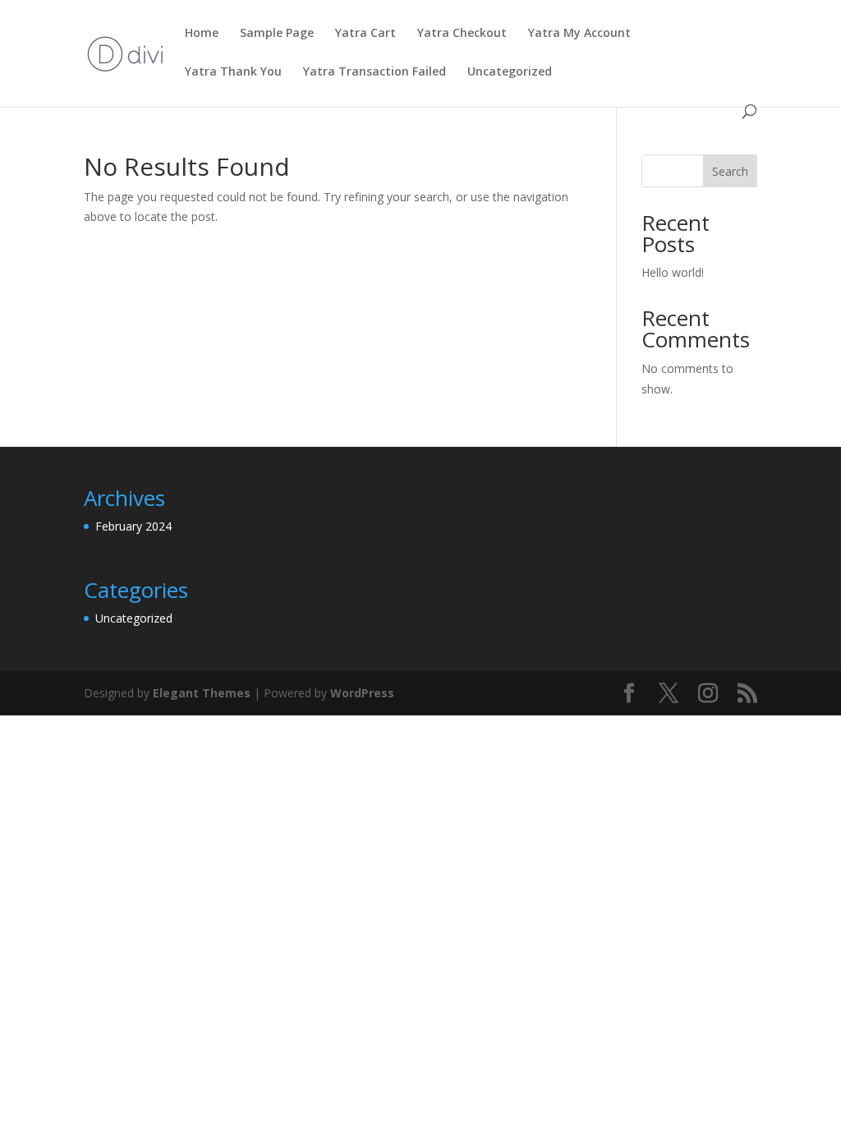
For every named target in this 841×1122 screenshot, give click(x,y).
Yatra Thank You (233, 72)
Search (730, 171)
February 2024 (133, 526)
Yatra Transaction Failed (374, 72)
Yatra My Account (579, 33)
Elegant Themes (201, 693)
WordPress (362, 693)
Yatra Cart (365, 33)
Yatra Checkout (462, 33)
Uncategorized (509, 72)
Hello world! (672, 272)
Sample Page (277, 33)
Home (201, 33)
